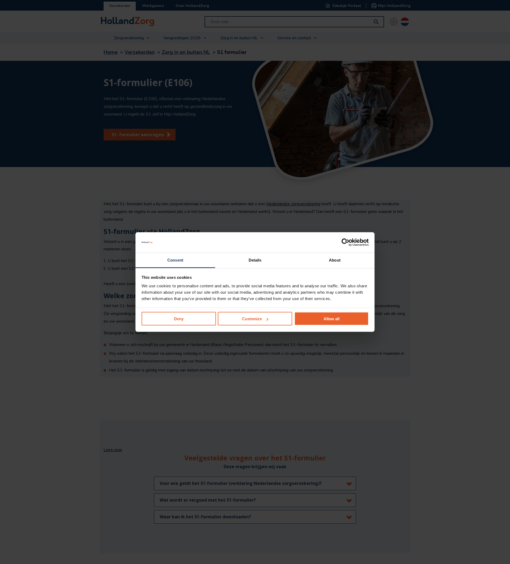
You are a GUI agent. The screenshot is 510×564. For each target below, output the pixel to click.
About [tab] (335, 260)
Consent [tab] (175, 260)
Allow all (331, 319)
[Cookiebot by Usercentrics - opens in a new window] (345, 242)
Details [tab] (255, 260)
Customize (252, 319)
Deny (179, 319)
